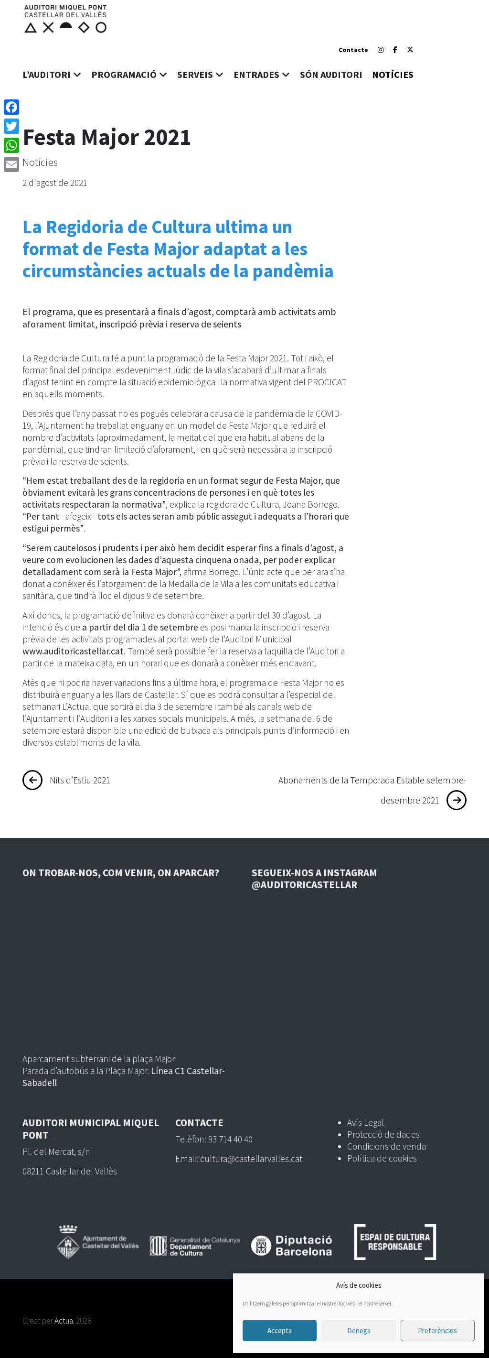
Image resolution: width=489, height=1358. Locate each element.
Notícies (40, 162)
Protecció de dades (383, 1134)
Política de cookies (382, 1158)
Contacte (353, 49)
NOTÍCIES (393, 74)
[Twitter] (11, 126)
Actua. (64, 1320)
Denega (359, 1330)
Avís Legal (365, 1122)
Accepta (279, 1330)
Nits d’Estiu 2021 (80, 780)
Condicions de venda (386, 1146)
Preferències (437, 1330)
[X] (410, 49)
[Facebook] (395, 49)
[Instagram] (380, 49)
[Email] (11, 164)
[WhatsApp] (11, 145)
